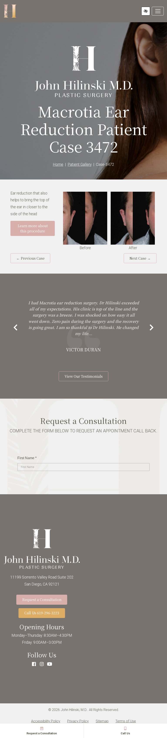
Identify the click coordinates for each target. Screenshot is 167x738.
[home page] (10, 11)
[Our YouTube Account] (49, 664)
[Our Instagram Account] (42, 664)
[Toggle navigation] (158, 11)
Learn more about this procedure (33, 228)
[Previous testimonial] (15, 327)
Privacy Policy (78, 721)
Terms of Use (125, 721)
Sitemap (102, 721)
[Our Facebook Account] (34, 664)
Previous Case (30, 258)
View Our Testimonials (84, 376)
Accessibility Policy (45, 721)
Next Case (140, 258)
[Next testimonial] (151, 327)
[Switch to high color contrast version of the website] (145, 11)
